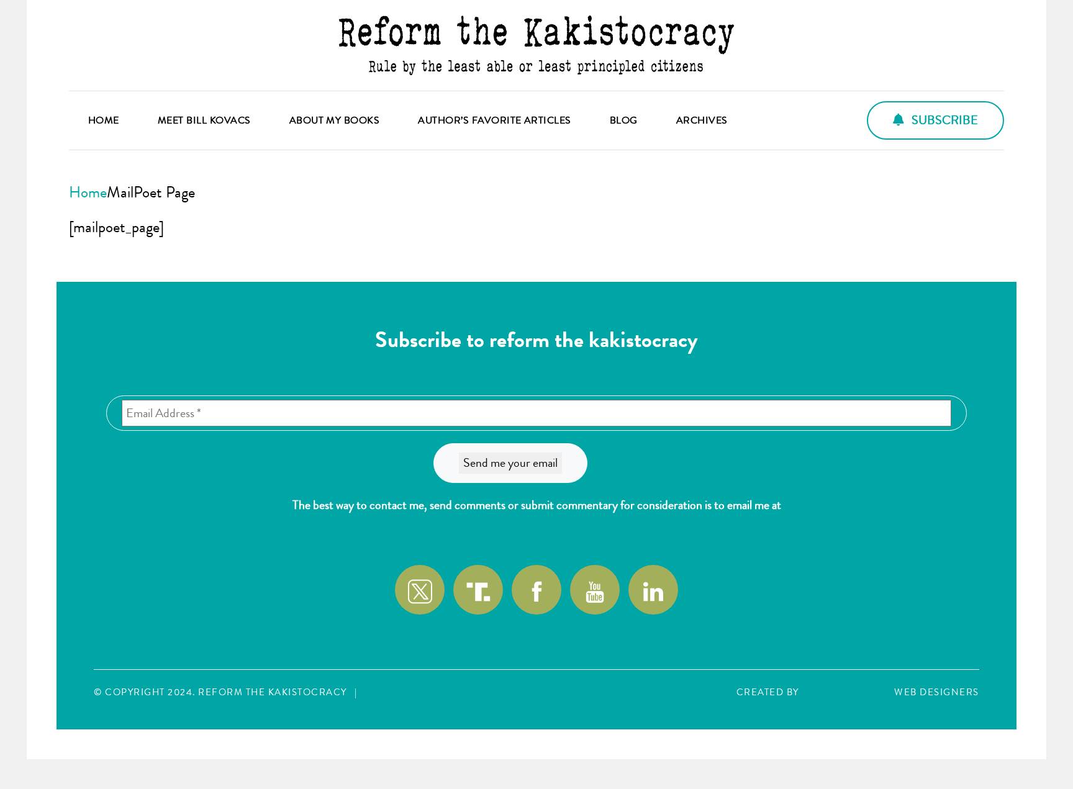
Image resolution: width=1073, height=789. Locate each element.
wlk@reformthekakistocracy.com (536, 525)
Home (103, 120)
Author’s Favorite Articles (494, 120)
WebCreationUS (847, 692)
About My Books (334, 120)
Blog (624, 120)
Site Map (388, 692)
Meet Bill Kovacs (204, 120)
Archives (702, 120)
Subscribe (943, 120)
